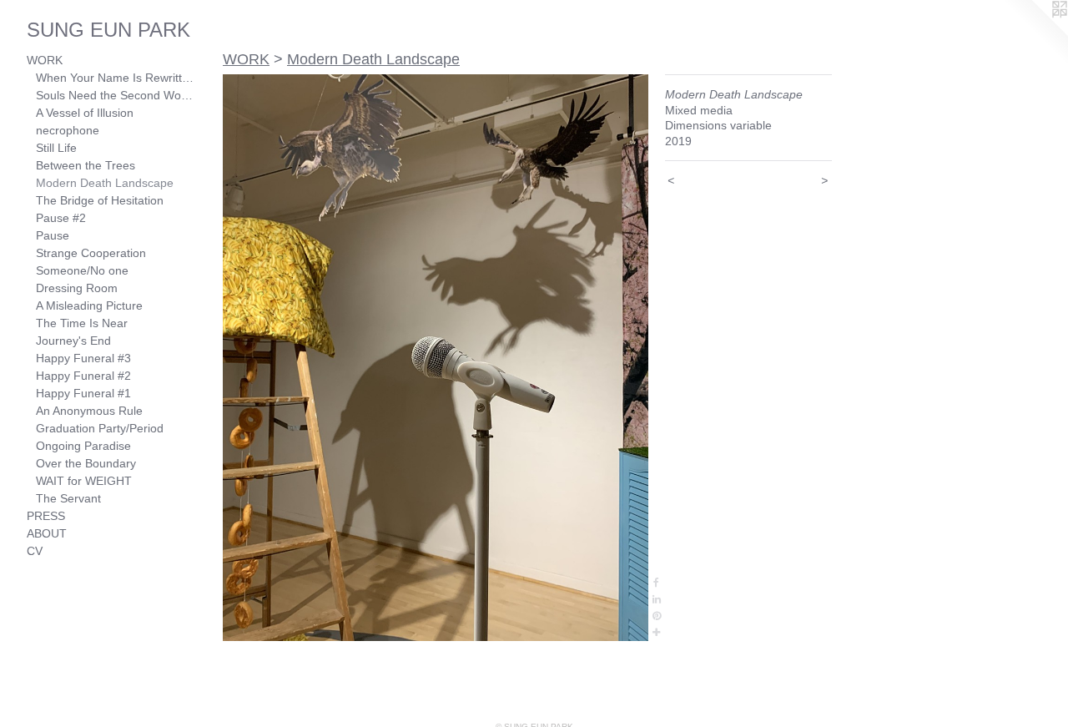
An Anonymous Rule (89, 410)
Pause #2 (61, 218)
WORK (45, 60)
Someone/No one (82, 270)
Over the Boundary (86, 463)
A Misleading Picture (89, 305)
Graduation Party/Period (100, 428)
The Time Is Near (82, 323)
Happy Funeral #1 (83, 393)
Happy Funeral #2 (83, 375)
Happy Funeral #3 (83, 358)
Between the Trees (85, 165)
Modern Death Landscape (105, 182)
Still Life (56, 147)
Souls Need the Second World (115, 95)
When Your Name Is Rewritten (115, 77)
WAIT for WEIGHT (84, 480)
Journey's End (73, 340)
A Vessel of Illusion (85, 112)
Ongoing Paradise (83, 445)
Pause (52, 235)
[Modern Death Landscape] (435, 357)
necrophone (67, 130)
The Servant (68, 498)
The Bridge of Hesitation (100, 200)
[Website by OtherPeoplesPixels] (1034, 33)
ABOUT (47, 533)
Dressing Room (77, 288)
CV (35, 551)
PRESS (46, 516)
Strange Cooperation (91, 253)
